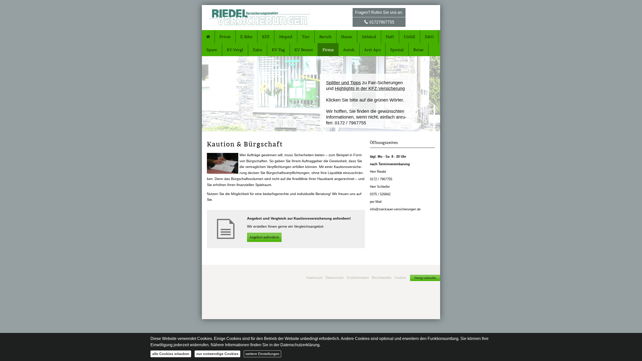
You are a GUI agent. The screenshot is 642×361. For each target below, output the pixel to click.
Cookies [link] (400, 278)
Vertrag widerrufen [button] (425, 278)
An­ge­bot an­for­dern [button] (264, 237)
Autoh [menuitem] (349, 49)
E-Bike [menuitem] (246, 36)
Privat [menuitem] (225, 36)
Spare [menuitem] (211, 49)
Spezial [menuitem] (397, 49)
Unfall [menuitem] (409, 36)
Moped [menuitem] (285, 36)
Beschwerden (381, 278)
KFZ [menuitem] (266, 36)
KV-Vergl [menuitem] (235, 49)
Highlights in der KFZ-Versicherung (370, 88)
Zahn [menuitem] (257, 49)
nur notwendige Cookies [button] (217, 354)
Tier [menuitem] (306, 36)
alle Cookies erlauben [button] (170, 354)
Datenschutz (335, 278)
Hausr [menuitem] (346, 36)
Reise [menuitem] (418, 49)
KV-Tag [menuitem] (278, 49)
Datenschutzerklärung (299, 345)
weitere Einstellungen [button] (262, 354)
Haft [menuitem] (390, 36)
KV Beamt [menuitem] (303, 49)
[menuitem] (208, 36)
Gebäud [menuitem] (369, 36)
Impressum (314, 278)
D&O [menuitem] (429, 36)
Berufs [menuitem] (325, 36)
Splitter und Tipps (343, 82)
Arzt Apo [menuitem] (372, 49)
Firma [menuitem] (328, 49)
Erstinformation (358, 278)
